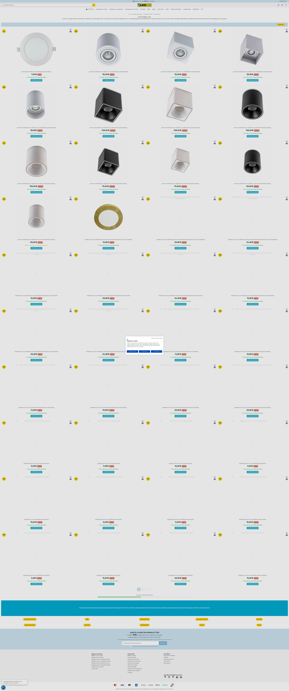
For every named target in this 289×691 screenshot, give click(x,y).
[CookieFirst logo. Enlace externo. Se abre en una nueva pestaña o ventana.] (127, 339)
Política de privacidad (156, 338)
